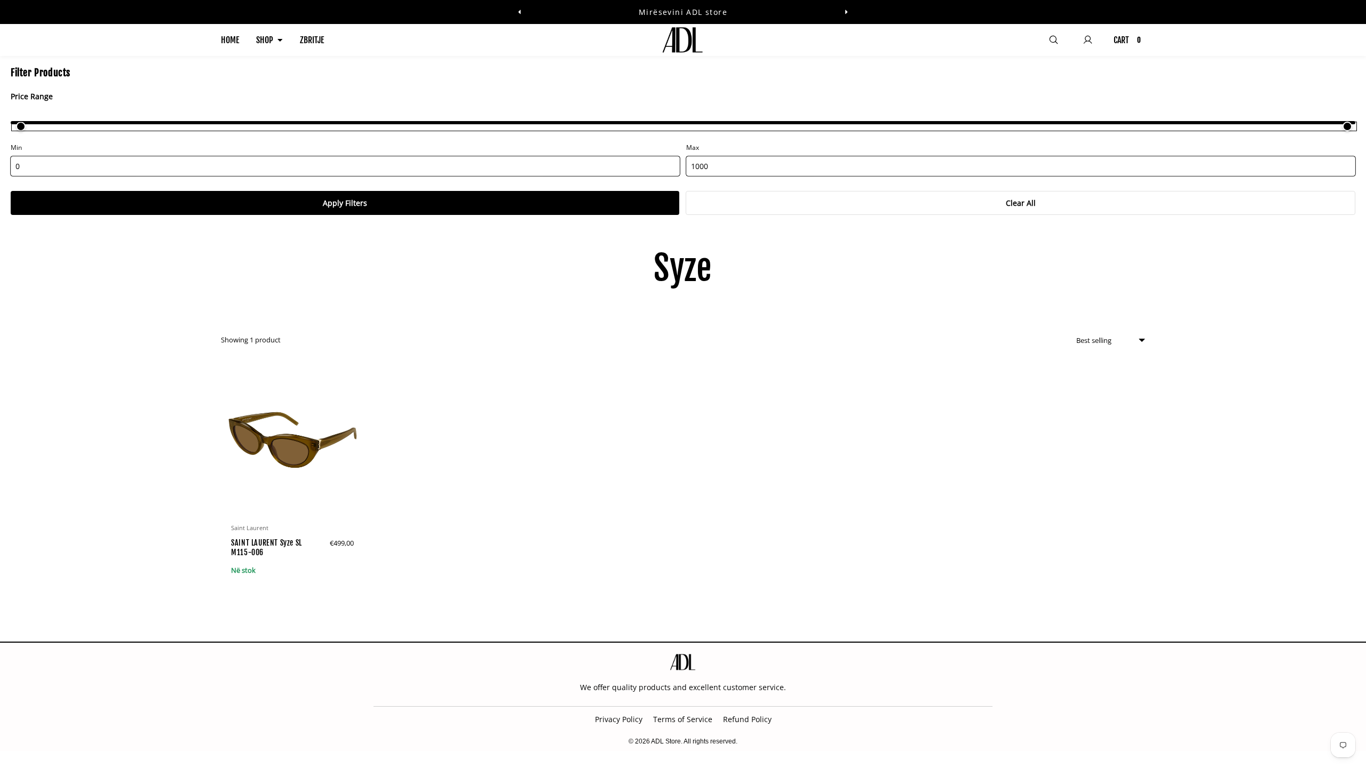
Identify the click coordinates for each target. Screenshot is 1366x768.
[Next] (846, 12)
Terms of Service (682, 719)
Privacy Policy (618, 719)
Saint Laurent (249, 528)
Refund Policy (747, 719)
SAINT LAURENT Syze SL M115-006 (266, 547)
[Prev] (519, 12)
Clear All (1021, 203)
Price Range (32, 96)
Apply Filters (345, 203)
